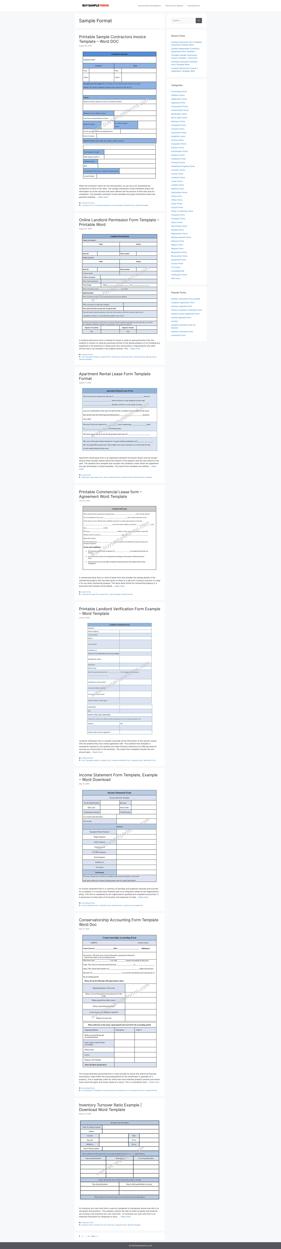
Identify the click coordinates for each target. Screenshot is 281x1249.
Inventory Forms (88, 1222)
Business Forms (178, 121)
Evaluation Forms (178, 144)
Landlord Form (105, 357)
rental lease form (115, 477)
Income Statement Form (90, 905)
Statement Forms (178, 260)
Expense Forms (178, 155)
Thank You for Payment (174, 6)
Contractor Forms (88, 203)
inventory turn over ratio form (104, 1225)
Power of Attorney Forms (182, 211)
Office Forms (176, 200)
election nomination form (182, 331)
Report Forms (177, 245)
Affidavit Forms (178, 95)
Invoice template (116, 205)
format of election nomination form (186, 310)
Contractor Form (88, 205)
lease (92, 477)
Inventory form (87, 1225)
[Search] (199, 20)
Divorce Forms (177, 140)
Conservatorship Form (136, 1090)
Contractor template (102, 205)
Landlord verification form (121, 760)
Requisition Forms (179, 252)
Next (94, 1236)
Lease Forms (86, 475)
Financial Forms (178, 162)
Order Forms (176, 204)
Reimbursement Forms (181, 237)
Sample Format (129, 205)
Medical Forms (177, 189)
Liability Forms (177, 185)
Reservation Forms (179, 256)
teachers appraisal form (181, 306)
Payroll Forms (177, 207)
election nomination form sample (185, 299)
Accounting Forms (88, 903)
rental (106, 477)
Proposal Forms (178, 215)
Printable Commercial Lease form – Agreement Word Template (110, 494)
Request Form (177, 248)
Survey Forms (177, 263)
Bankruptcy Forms (179, 114)
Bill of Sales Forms (179, 118)
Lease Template (115, 594)
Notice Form (176, 196)
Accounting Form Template (91, 1090)
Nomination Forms (179, 192)
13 (88, 1236)
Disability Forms (178, 136)
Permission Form (127, 357)
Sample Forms (151, 357)
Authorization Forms (180, 110)
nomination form (178, 335)
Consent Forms (178, 129)
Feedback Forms (178, 159)
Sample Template (141, 205)
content (174, 321)
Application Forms (179, 99)
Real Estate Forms (179, 226)
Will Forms (175, 278)
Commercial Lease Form (90, 594)
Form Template (87, 357)
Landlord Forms (87, 354)
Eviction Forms (177, 147)
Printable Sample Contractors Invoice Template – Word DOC (112, 39)
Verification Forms (179, 275)
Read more (103, 197)
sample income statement (133, 905)
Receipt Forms (177, 230)
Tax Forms (175, 267)
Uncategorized (177, 271)
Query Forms (176, 222)
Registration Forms (179, 233)
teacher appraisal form (181, 317)
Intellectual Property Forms (183, 166)
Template (148, 477)
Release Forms (177, 241)
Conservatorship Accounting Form (115, 1090)
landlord (96, 357)
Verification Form (149, 760)
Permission (116, 357)
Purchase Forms (178, 219)
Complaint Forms (178, 125)
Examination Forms (179, 151)
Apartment (85, 477)
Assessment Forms (179, 106)
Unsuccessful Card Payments (149, 6)
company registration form (182, 302)
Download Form (194, 6)
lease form (99, 477)
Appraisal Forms (178, 103)
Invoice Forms (177, 174)
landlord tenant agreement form (185, 314)
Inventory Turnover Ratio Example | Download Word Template (110, 1107)
